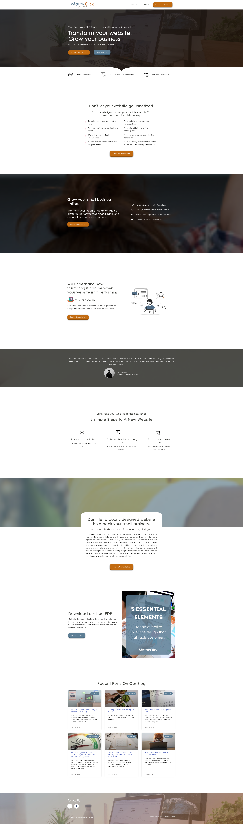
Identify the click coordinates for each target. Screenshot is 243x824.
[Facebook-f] (69, 806)
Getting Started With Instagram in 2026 (121, 711)
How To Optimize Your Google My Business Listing (84, 711)
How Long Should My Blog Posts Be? (158, 711)
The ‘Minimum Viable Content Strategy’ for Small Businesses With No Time (121, 754)
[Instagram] (76, 806)
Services (134, 5)
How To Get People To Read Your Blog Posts (157, 753)
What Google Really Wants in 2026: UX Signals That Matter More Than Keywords (83, 754)
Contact (146, 5)
